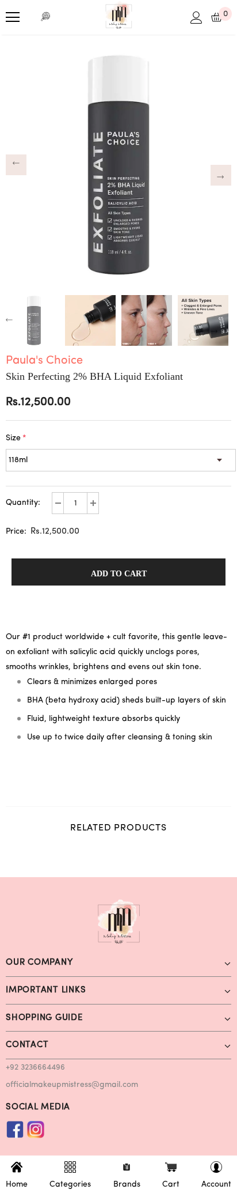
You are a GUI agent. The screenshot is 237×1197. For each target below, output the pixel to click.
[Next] (221, 175)
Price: (16, 531)
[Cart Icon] (217, 18)
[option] (118, 165)
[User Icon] (196, 18)
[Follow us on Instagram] (35, 1129)
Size (16, 438)
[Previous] (16, 164)
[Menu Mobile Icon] (13, 17)
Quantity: (23, 503)
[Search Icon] (46, 17)
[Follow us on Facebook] (15, 1129)
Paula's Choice (44, 361)
